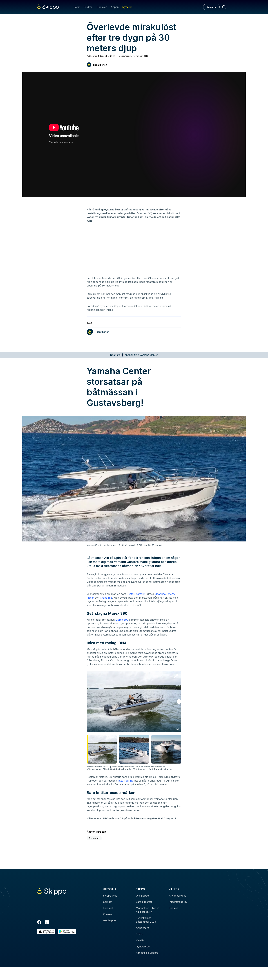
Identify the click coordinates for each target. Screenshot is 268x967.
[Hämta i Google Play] (67, 931)
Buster (130, 593)
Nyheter (127, 7)
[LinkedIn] (47, 922)
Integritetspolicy (178, 901)
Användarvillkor (178, 895)
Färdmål (88, 7)
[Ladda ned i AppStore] (46, 931)
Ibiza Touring (125, 780)
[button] (179, 701)
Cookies (173, 908)
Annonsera (142, 927)
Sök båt (107, 901)
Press (139, 934)
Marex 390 (121, 619)
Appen (115, 7)
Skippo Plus (110, 895)
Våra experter (144, 901)
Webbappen (110, 920)
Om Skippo (142, 895)
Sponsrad (94, 838)
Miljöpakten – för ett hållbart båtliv (147, 909)
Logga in (211, 7)
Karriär (140, 940)
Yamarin (140, 593)
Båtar (77, 7)
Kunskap (102, 7)
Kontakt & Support (147, 952)
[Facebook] (39, 922)
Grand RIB (106, 597)
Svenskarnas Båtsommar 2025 (146, 919)
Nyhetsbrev (143, 946)
